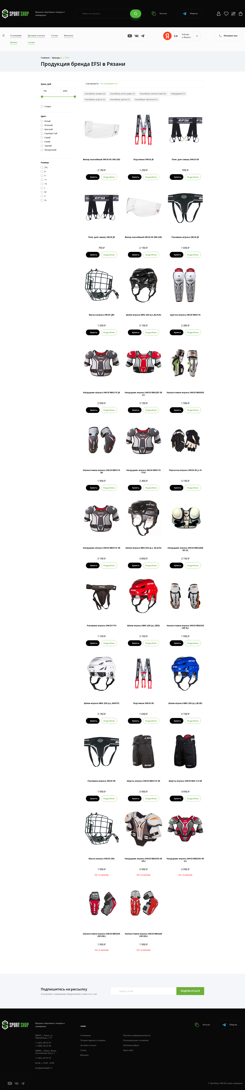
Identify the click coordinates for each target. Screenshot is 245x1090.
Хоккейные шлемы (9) (95, 93)
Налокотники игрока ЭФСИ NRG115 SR (101, 471)
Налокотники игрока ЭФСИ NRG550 (185, 392)
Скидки (31, 42)
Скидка (47, 106)
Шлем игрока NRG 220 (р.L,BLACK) (143, 314)
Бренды (13, 42)
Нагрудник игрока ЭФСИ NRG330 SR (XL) (143, 859)
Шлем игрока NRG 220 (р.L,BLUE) (185, 703)
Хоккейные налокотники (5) (153, 93)
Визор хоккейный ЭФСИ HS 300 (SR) (101, 159)
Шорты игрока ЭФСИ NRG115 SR (143, 781)
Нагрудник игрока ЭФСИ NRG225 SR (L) (143, 393)
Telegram (194, 13)
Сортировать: (92, 83)
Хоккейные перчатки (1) (146, 99)
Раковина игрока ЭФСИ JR (185, 237)
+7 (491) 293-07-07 (43, 1043)
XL (185, 381)
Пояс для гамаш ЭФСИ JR (101, 237)
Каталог (163, 13)
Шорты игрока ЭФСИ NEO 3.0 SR (185, 781)
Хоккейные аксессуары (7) (122, 93)
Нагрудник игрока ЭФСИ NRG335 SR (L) (185, 859)
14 (193, 303)
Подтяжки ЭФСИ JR (143, 159)
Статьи (54, 36)
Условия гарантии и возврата (92, 1040)
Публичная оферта (131, 1045)
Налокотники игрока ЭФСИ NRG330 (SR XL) (185, 626)
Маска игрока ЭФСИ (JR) (101, 314)
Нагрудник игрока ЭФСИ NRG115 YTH (143, 471)
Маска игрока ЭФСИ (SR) (101, 858)
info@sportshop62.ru (43, 1068)
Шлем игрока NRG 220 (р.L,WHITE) (101, 703)
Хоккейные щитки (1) (120, 99)
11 (188, 303)
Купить (93, 177)
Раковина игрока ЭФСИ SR (101, 781)
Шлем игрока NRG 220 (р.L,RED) (143, 625)
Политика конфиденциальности (136, 1035)
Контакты (68, 36)
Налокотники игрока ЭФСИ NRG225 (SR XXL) (143, 934)
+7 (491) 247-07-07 (43, 1058)
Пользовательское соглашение (136, 1040)
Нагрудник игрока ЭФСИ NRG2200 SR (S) (185, 549)
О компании (15, 36)
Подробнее (109, 177)
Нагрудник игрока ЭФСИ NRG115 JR (101, 392)
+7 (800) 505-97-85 (43, 1046)
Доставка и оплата (36, 36)
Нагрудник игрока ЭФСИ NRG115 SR (101, 547)
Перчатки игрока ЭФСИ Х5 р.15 (185, 470)
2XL (109, 458)
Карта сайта (128, 1050)
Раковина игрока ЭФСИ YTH (101, 625)
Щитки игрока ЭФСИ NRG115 (185, 314)
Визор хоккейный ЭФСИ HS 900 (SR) (143, 237)
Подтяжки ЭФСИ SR (143, 703)
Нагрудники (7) (178, 93)
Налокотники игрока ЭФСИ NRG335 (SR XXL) (101, 934)
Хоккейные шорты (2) (95, 99)
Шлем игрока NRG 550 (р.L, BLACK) (143, 547)
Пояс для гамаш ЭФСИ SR (185, 159)
